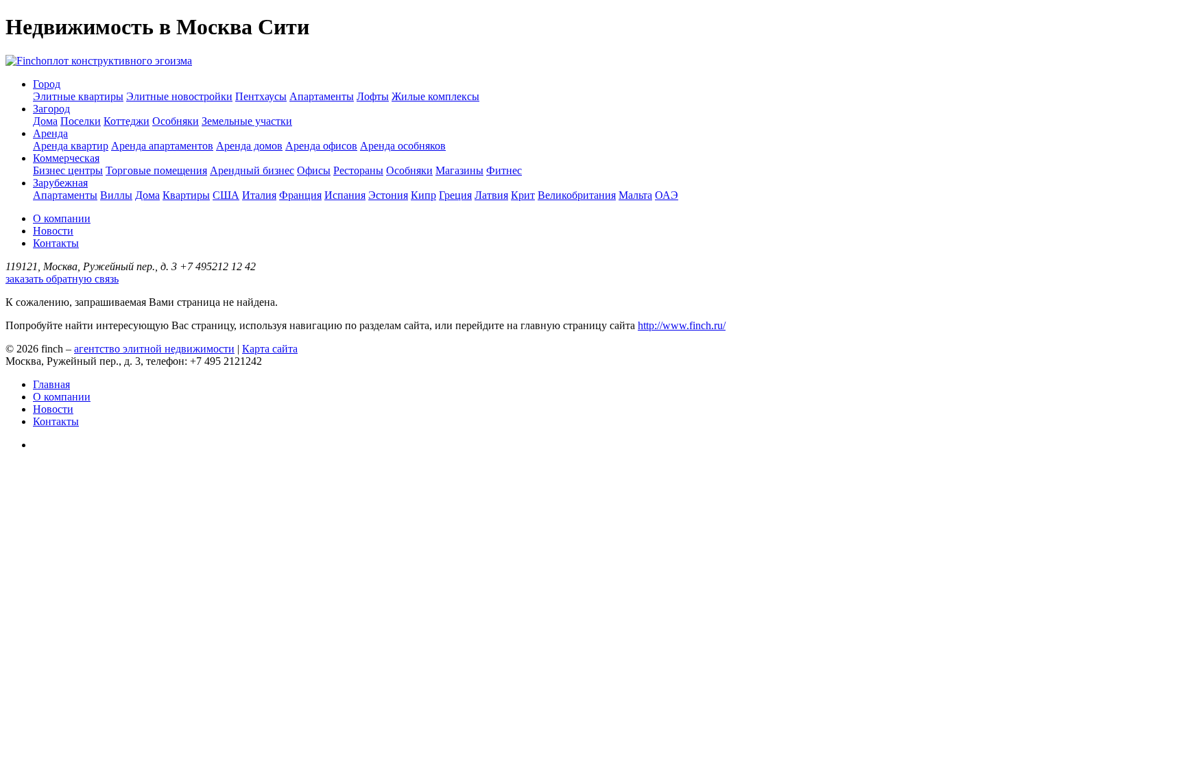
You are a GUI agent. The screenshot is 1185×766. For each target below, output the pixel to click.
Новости (53, 231)
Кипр (423, 195)
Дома (45, 121)
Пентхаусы (261, 96)
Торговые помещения (156, 170)
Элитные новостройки (179, 96)
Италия (259, 195)
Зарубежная (60, 183)
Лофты (373, 96)
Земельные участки (247, 121)
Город (46, 84)
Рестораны (358, 170)
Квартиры (186, 195)
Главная (51, 384)
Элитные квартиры (78, 96)
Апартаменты (321, 96)
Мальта (635, 195)
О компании (62, 218)
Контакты (56, 243)
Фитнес (504, 170)
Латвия (491, 195)
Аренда (50, 133)
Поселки (80, 121)
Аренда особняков (403, 146)
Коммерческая (66, 158)
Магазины (459, 170)
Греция (455, 195)
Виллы (116, 195)
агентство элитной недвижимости (154, 349)
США (226, 195)
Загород (51, 109)
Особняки (175, 121)
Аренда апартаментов (162, 146)
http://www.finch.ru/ (682, 325)
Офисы (314, 170)
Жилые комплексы (435, 96)
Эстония (388, 195)
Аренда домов (249, 146)
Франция (300, 195)
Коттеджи (126, 121)
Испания (345, 195)
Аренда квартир (70, 146)
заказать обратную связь (62, 279)
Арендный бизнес (252, 170)
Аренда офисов (321, 146)
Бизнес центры (68, 170)
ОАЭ (666, 195)
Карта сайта (270, 349)
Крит (523, 195)
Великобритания (577, 195)
